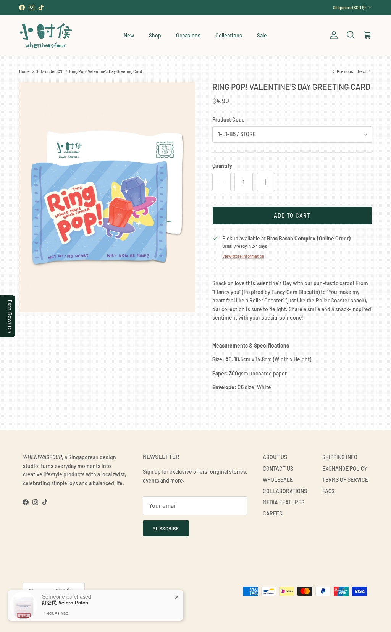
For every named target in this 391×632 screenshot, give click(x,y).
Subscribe (166, 528)
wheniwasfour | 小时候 (57, 609)
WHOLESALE (278, 479)
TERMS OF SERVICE (345, 479)
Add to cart (292, 215)
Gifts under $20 (49, 71)
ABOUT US (275, 457)
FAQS (328, 491)
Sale (262, 35)
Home (24, 71)
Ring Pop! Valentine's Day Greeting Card (105, 71)
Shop (155, 35)
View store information (243, 255)
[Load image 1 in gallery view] (107, 197)
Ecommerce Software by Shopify (109, 609)
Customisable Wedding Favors (195, 8)
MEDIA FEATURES (283, 502)
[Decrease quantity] (221, 182)
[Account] (332, 35)
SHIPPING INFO (339, 457)
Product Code (228, 119)
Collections (228, 35)
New (129, 35)
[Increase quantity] (266, 182)
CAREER (273, 513)
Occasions (188, 35)
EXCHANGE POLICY (344, 468)
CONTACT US (278, 468)
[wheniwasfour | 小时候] (46, 35)
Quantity (222, 165)
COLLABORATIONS (285, 491)
